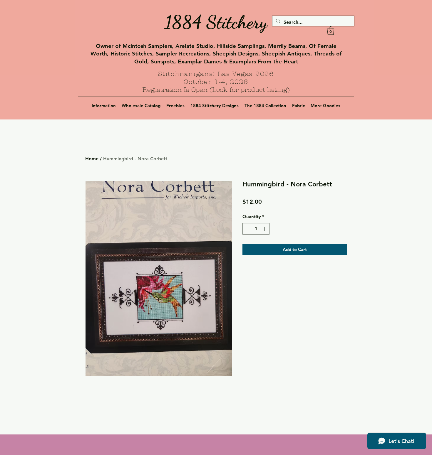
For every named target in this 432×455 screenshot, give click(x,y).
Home (91, 158)
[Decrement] (247, 228)
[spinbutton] (256, 228)
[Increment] (265, 228)
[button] (330, 30)
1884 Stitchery (216, 22)
